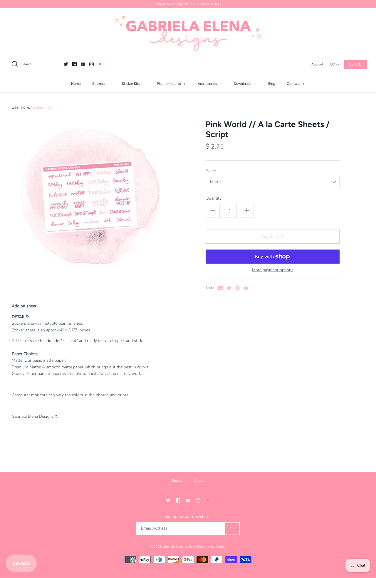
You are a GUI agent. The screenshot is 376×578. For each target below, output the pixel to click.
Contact (296, 84)
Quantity (213, 198)
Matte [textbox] (215, 182)
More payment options (272, 270)
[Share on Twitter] (229, 288)
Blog (271, 84)
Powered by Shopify (211, 547)
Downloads (245, 84)
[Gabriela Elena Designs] (188, 33)
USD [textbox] (333, 63)
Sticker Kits (133, 84)
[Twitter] (66, 64)
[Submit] (232, 529)
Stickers (101, 84)
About (199, 480)
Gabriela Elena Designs (179, 547)
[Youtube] (83, 64)
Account (317, 64)
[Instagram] (91, 64)
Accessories (210, 84)
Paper (211, 170)
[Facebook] (74, 64)
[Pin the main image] (237, 288)
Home (76, 84)
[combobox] (333, 63)
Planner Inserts (171, 84)
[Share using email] (246, 288)
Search (177, 480)
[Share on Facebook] (220, 288)
